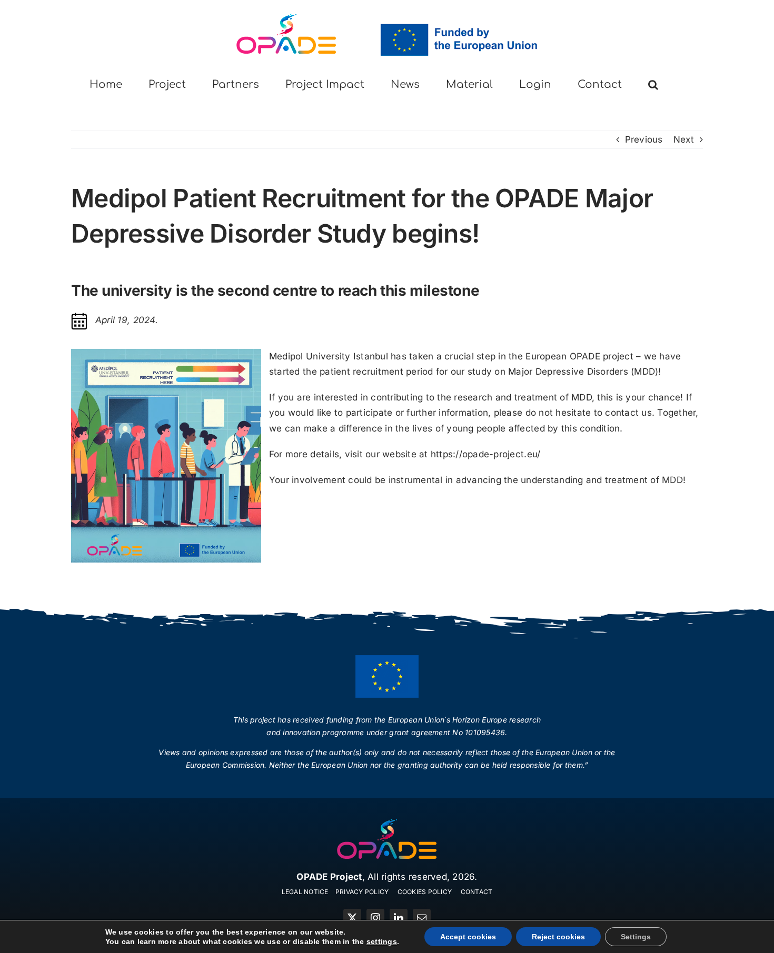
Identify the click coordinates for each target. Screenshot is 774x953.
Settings (636, 936)
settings (381, 941)
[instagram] (375, 918)
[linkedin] (399, 918)
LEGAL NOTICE (305, 892)
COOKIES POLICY (425, 892)
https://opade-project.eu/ (485, 454)
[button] (653, 85)
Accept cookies (468, 936)
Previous (644, 139)
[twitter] (352, 918)
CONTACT (477, 892)
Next (683, 139)
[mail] (422, 918)
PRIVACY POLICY (362, 892)
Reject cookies (558, 936)
